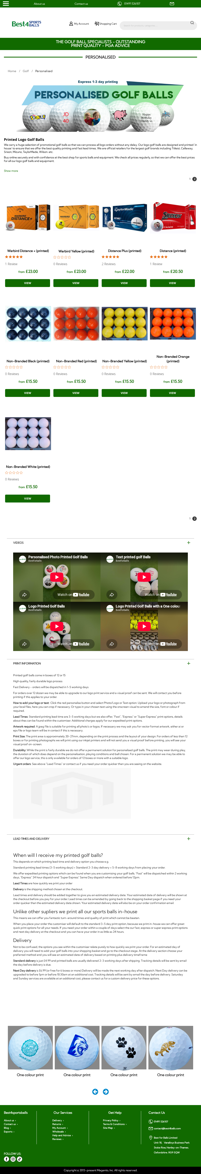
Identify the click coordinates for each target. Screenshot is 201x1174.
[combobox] (158, 23)
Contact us (81, 4)
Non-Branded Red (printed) (76, 361)
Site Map (108, 1128)
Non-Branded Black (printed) (28, 361)
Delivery (57, 1120)
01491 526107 (132, 3)
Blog (6, 1128)
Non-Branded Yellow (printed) (124, 361)
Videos (18, 542)
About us (39, 4)
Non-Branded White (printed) (28, 467)
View (27, 283)
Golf (26, 71)
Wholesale (58, 1131)
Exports (8, 1131)
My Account (59, 1128)
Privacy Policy (110, 1120)
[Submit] (192, 22)
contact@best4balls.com (167, 1128)
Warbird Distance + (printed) (28, 251)
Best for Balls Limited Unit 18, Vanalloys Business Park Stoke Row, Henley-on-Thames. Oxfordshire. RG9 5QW (172, 1145)
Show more (11, 171)
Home (12, 71)
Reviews (56, 1139)
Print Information (27, 663)
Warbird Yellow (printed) (76, 251)
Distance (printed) (173, 251)
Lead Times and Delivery (31, 839)
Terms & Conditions (114, 1124)
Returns (56, 1124)
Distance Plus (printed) (124, 251)
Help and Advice (61, 1135)
